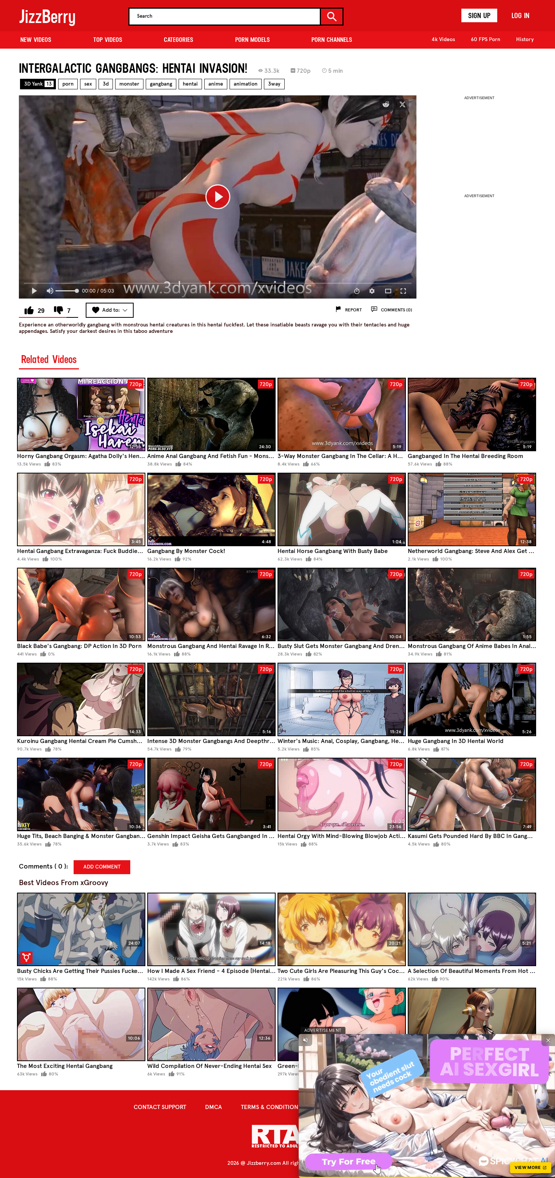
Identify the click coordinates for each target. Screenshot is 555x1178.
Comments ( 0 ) (42, 866)
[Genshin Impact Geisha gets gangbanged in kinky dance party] (211, 794)
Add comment (101, 867)
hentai (190, 84)
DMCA (213, 1107)
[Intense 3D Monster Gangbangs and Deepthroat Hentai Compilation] (211, 699)
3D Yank (38, 84)
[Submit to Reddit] (385, 104)
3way (274, 84)
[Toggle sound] (305, 1040)
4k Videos (443, 39)
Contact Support (160, 1107)
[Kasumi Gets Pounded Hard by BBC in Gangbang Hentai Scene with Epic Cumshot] (472, 794)
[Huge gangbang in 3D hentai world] (472, 699)
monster (129, 84)
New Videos (35, 39)
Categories (178, 39)
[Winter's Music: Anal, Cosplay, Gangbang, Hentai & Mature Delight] (342, 699)
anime (215, 84)
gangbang (161, 84)
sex (88, 84)
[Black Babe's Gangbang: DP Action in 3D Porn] (81, 604)
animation (245, 84)
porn (68, 84)
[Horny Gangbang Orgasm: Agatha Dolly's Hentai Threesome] (81, 414)
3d (106, 84)
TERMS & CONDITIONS (271, 1107)
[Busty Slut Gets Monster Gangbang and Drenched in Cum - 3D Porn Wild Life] (342, 604)
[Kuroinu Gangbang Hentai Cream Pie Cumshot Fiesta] (81, 699)
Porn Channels (331, 39)
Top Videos (107, 39)
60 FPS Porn (485, 39)
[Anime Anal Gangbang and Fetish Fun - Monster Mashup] (211, 414)
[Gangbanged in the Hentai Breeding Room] (472, 414)
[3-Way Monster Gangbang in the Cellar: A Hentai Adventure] (342, 414)
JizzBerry (47, 16)
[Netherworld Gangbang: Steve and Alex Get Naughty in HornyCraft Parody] (472, 509)
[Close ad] (548, 1040)
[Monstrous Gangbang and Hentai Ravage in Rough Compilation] (211, 604)
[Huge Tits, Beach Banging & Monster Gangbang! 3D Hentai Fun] (81, 794)
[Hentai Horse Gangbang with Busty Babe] (342, 509)
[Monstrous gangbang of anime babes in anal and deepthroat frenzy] (472, 604)
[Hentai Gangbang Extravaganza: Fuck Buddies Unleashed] (81, 509)
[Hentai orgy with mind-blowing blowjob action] (342, 794)
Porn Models (252, 39)
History (525, 39)
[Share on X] (402, 104)
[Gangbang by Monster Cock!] (211, 509)
